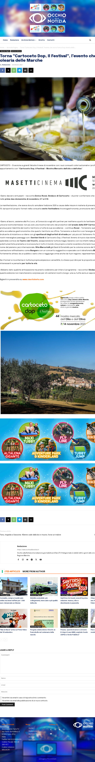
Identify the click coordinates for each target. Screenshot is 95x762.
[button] (90, 40)
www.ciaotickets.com (33, 280)
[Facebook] (2, 70)
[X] (8, 70)
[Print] (25, 70)
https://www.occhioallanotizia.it (28, 550)
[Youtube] (41, 559)
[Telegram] (19, 70)
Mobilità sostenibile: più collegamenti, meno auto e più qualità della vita (44, 600)
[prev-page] (1, 639)
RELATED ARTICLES (10, 571)
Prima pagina (5, 595)
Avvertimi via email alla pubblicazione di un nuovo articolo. (25, 701)
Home (2, 47)
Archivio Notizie (16, 51)
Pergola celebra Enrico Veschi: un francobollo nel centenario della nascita (42, 632)
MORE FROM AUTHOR (34, 571)
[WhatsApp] (13, 70)
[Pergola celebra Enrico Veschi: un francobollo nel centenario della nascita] (44, 618)
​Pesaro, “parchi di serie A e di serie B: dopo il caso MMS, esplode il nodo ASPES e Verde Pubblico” (74, 632)
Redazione (6, 65)
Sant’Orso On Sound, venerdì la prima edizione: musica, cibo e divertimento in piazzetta (74, 600)
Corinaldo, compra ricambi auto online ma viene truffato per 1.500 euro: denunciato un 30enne (12, 600)
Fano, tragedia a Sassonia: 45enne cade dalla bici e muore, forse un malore (30, 535)
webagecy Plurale (47, 759)
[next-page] (5, 639)
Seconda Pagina (12, 47)
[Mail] (28, 559)
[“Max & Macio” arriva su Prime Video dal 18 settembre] (13, 618)
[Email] (30, 70)
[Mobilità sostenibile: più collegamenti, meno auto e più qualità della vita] (44, 586)
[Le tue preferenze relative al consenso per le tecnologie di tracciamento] (2, 571)
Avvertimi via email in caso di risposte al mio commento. (24, 698)
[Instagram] (24, 559)
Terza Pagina (65, 595)
